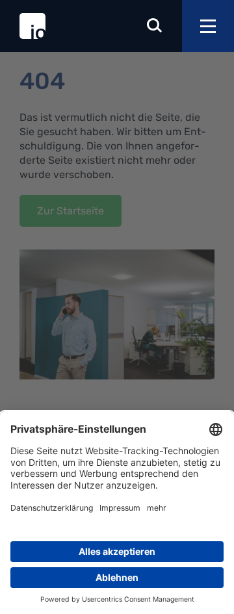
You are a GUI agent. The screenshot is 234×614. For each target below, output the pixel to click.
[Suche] (154, 26)
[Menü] (208, 26)
